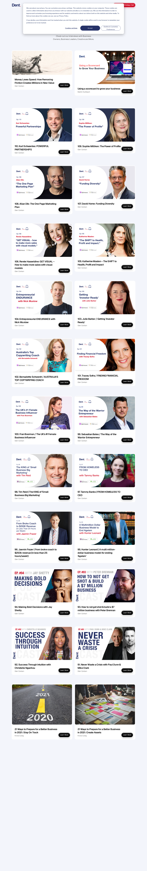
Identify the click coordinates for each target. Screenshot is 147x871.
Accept (90, 28)
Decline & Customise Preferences (111, 28)
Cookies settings (71, 28)
